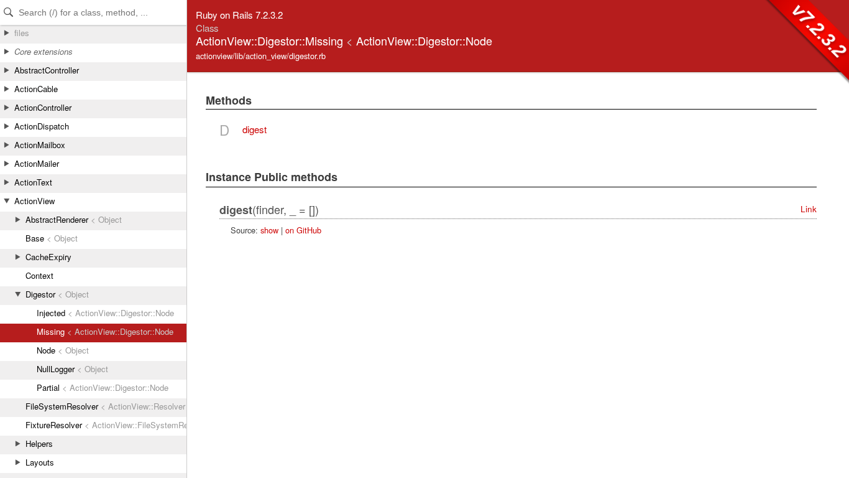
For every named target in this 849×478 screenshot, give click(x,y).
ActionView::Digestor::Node (424, 40)
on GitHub (303, 230)
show (269, 230)
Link (809, 209)
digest (254, 129)
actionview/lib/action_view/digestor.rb (261, 56)
